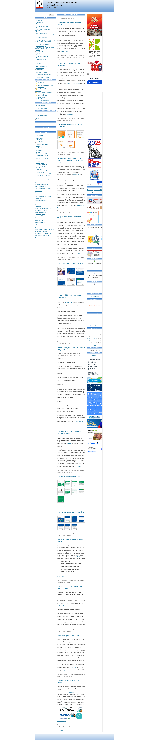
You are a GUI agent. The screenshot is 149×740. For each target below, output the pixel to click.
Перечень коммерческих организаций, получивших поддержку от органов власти (45, 41)
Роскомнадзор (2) (40, 141)
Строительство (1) (40, 138)
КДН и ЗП (40, 98)
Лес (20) (38, 149)
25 (89, 342)
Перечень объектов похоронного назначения (43, 30)
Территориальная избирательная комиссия (45, 229)
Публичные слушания (41, 59)
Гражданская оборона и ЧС (42, 56)
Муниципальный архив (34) (42, 158)
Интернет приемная (40, 105)
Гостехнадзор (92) (40, 163)
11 (89, 338)
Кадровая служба (41, 82)
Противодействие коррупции (44, 84)
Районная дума (39, 22)
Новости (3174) (39, 177)
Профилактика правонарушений (43, 74)
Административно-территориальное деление (43, 61)
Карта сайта (39, 125)
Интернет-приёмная (42, 10)
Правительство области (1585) (43, 175)
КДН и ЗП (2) (39, 139)
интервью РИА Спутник (78, 556)
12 (91, 338)
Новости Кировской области (42, 77)
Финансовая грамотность (66, 57)
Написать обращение (94, 82)
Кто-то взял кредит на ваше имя (70, 263)
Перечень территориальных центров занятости (44, 24)
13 (94, 338)
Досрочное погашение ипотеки (69, 217)
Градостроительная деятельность (43, 44)
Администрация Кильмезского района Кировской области (62, 4)
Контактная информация (41, 37)
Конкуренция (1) (39, 136)
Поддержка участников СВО (90, 10)
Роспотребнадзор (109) (41, 164)
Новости (54, 10)
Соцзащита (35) (39, 160)
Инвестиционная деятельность (70, 10)
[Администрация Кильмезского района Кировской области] (40, 9)
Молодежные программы (41, 115)
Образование (41, 87)
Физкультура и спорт (40, 116)
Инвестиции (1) (39, 135)
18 (89, 340)
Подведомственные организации (45, 92)
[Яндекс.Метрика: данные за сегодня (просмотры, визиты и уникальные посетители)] (94, 326)
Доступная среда (95, 296)
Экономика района (42, 88)
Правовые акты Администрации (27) (44, 143)
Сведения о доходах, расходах (43, 54)
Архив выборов (39, 69)
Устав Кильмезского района (42, 33)
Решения (38, 50)
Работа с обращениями (41, 66)
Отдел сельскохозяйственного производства (43, 91)
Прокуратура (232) (40, 172)
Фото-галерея (39, 130)
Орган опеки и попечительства (44, 100)
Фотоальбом (71, 692)
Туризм (37, 118)
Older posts (60, 730)
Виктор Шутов (68, 120)
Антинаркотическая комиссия (42, 119)
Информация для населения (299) (44, 173)
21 (96, 340)
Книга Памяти (39, 20)
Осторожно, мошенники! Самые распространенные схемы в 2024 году (70, 160)
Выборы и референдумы (41, 64)
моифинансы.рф (79, 421)
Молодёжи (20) (39, 150)
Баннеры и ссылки (40, 68)
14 (96, 338)
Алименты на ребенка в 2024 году (70, 476)
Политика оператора (41, 75)
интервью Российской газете (73, 83)
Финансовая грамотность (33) (42, 156)
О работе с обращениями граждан (43, 107)
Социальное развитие (42, 95)
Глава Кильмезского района (42, 26)
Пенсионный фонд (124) (41, 166)
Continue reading (65, 51)
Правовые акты (39, 51)
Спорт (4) (38, 146)
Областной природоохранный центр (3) (45, 144)
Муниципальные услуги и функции (45, 85)
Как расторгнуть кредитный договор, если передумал (70, 587)
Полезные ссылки (94, 355)
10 (87, 338)
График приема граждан (41, 108)
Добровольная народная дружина (43, 31)
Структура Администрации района (44, 27)
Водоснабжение (41, 97)
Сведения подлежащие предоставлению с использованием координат (45, 48)
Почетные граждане (40, 43)
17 (87, 340)
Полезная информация (41, 57)
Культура (38, 113)
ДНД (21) (38, 152)
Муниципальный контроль (42, 72)
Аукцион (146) (39, 167)
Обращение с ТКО (40, 63)
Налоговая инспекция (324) (42, 170)
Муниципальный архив (41, 46)
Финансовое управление (43, 94)
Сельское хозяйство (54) (41, 153)
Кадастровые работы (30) (42, 155)
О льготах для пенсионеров (68, 636)
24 (87, 342)
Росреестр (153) (39, 169)
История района (40, 39)
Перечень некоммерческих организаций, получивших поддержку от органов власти (45, 35)
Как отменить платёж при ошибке (70, 512)
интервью (59, 243)
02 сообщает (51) (40, 161)
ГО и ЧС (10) (39, 147)
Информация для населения (75, 55)
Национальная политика (41, 71)
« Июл (94, 345)
